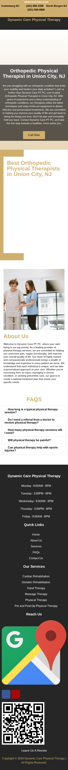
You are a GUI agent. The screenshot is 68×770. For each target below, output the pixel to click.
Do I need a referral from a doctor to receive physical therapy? (30, 421)
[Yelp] (37, 14)
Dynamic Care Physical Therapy (34, 20)
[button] (34, 25)
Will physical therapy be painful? (29, 440)
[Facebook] (6, 694)
